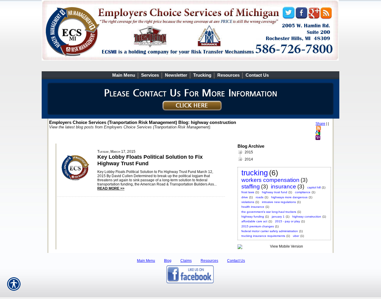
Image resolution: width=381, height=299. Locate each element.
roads (259, 197)
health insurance (252, 206)
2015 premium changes (257, 226)
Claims (186, 261)
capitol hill (314, 187)
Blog (167, 261)
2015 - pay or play (287, 221)
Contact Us (236, 261)
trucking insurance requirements (263, 235)
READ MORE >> (110, 188)
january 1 (278, 216)
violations (247, 202)
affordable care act (254, 221)
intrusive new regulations (279, 202)
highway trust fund (274, 192)
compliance (302, 192)
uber (296, 235)
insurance (283, 186)
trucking (254, 173)
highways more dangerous (289, 197)
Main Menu (146, 261)
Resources (209, 261)
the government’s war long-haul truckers (268, 211)
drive (244, 197)
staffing (250, 186)
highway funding (252, 216)
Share (320, 124)
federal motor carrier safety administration (269, 231)
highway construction (306, 216)
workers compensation (270, 180)
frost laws (247, 192)
